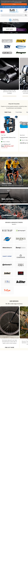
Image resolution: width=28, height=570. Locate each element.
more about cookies (18, 2)
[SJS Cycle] (14, 11)
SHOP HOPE (9, 29)
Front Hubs (19, 112)
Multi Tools (8, 112)
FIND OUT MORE (9, 347)
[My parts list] (17, 117)
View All (13, 224)
